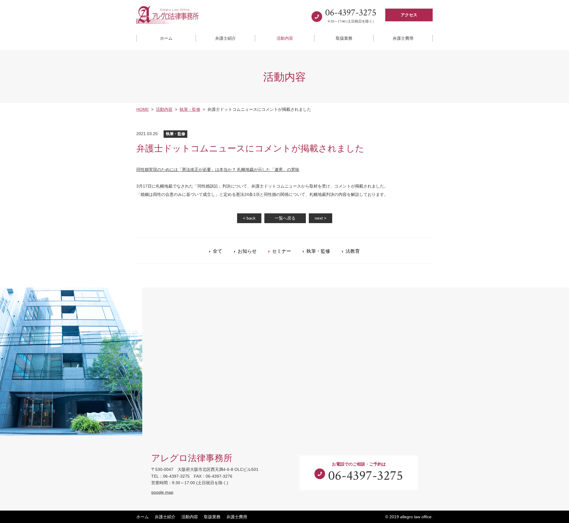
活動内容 (284, 38)
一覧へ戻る (285, 218)
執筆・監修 (318, 251)
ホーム (166, 38)
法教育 (353, 251)
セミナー (281, 251)
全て (217, 251)
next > (320, 218)
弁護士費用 (403, 38)
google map (162, 492)
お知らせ (247, 251)
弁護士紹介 (225, 38)
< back (249, 218)
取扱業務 (344, 38)
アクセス (409, 15)
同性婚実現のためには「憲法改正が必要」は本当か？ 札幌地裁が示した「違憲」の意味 (217, 169)
